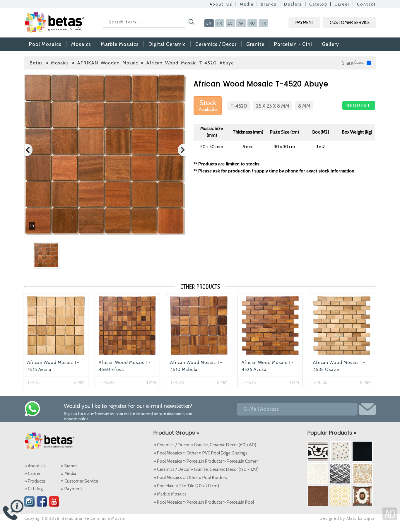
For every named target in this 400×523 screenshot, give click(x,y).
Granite (255, 44)
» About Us (35, 466)
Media (247, 4)
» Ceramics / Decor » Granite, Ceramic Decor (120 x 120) (206, 469)
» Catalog (33, 488)
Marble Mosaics (120, 44)
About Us (221, 4)
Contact (366, 4)
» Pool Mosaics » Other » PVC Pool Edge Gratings (200, 453)
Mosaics (81, 44)
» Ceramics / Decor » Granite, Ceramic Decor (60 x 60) (204, 444)
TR (263, 23)
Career (342, 4)
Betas (36, 63)
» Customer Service (79, 481)
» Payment (71, 488)
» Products (34, 481)
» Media (68, 473)
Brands (269, 4)
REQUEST (359, 105)
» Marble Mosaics (170, 494)
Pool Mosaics (45, 44)
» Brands (69, 466)
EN (209, 23)
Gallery (330, 44)
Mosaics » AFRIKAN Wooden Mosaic (94, 63)
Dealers (293, 4)
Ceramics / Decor (216, 44)
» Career (32, 473)
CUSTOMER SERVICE (350, 22)
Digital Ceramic (167, 44)
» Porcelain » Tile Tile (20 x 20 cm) (186, 485)
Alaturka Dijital (361, 518)
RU (252, 23)
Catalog (318, 4)
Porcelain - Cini (293, 44)
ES (230, 23)
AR (241, 23)
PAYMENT (304, 22)
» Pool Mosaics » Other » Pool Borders (190, 477)
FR (219, 23)
